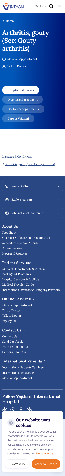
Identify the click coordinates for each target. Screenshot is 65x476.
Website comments (15, 346)
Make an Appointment (21, 59)
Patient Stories (12, 248)
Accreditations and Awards (20, 243)
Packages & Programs (16, 274)
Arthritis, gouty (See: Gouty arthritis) (30, 164)
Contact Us (9, 336)
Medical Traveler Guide (18, 284)
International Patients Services (23, 367)
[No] (59, 412)
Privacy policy (17, 463)
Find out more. (45, 453)
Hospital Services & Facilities (21, 279)
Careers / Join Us (14, 352)
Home (9, 21)
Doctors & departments (23, 109)
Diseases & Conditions (17, 156)
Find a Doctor (11, 310)
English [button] (39, 6)
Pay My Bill (9, 321)
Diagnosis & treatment (23, 99)
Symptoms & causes (21, 90)
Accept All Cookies (46, 463)
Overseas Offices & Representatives (26, 237)
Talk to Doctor (16, 66)
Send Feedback (12, 341)
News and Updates (14, 253)
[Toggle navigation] (59, 6)
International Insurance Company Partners (31, 290)
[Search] (51, 6)
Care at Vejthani (18, 118)
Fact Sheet (9, 232)
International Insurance (18, 372)
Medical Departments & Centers (24, 269)
